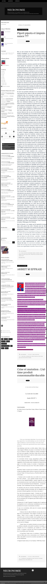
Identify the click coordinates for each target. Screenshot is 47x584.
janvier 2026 (3, 81)
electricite (24, 254)
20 (9, 136)
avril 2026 (2, 77)
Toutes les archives (6, 86)
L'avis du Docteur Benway (6, 298)
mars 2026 (3, 78)
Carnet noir (3, 101)
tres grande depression (5, 345)
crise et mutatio (24, 253)
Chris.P (2, 176)
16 (2, 136)
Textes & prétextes (9, 98)
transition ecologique (35, 254)
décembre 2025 (3, 83)
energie (34, 253)
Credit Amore (4, 318)
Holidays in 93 (11, 190)
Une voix (2, 98)
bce (30, 356)
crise (2, 339)
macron (2, 348)
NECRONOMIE (16, 9)
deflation (6, 348)
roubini (29, 357)
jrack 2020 (21, 357)
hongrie (37, 253)
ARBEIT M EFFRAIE (29, 269)
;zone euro (23, 356)
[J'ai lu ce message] (45, 582)
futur (11, 345)
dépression (3, 341)
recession (6, 339)
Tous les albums (6, 65)
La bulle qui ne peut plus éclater (7, 286)
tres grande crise (29, 559)
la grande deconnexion (7, 147)
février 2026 (3, 80)
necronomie (3, 156)
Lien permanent (23, 251)
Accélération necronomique (7, 260)
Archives (10, 1)
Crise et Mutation (5, 145)
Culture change (11, 156)
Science (4, 148)
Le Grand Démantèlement (6, 279)
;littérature (23, 558)
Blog (3, 143)
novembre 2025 (3, 84)
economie (10, 339)
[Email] (2, 326)
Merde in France (4, 292)
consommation (4, 343)
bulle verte (28, 254)
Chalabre (8, 101)
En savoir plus (3, 583)
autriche (41, 253)
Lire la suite (11, 53)
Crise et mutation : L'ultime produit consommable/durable (31, 372)
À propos (17, 1)
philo (24, 559)
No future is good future (6, 311)
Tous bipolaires (4, 305)
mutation (7, 341)
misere (20, 254)
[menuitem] (4, 1)
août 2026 (2, 71)
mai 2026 (2, 75)
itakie (42, 356)
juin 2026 (2, 74)
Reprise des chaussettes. (6, 196)
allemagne (28, 356)
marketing (21, 559)
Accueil (4, 1)
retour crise (25, 357)
